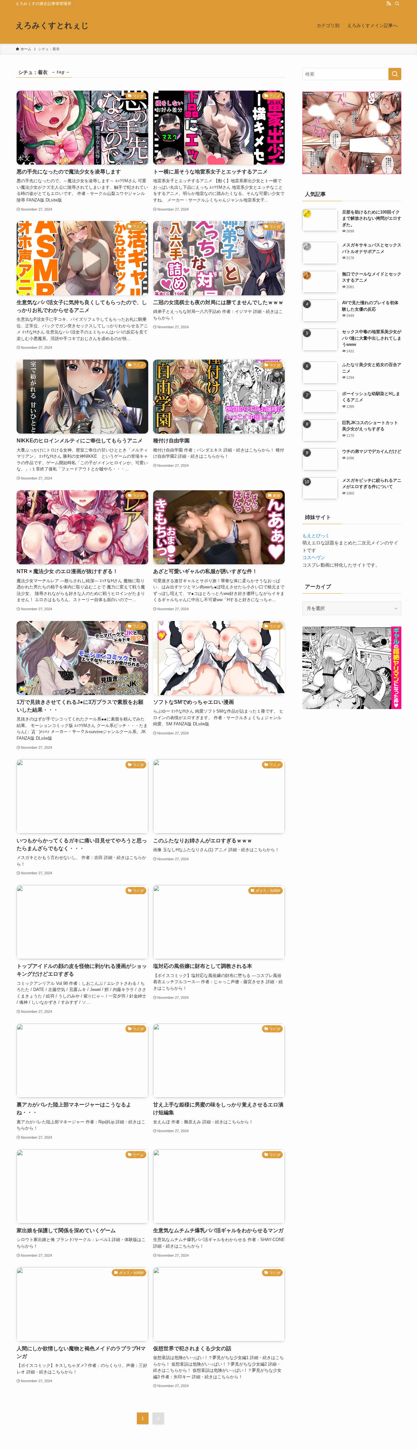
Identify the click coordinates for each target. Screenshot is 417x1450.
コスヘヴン (313, 557)
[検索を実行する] (394, 74)
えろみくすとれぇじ (52, 25)
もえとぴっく (316, 535)
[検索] (397, 3)
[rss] (388, 3)
